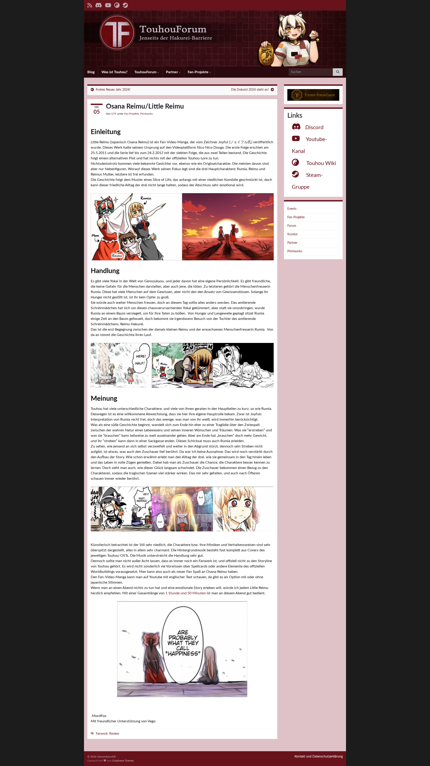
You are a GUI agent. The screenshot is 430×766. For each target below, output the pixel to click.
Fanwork (102, 733)
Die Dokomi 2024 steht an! (250, 89)
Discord (314, 127)
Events (292, 208)
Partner (172, 72)
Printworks (146, 113)
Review (114, 733)
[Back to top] (420, 756)
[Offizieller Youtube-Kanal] (108, 5)
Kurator (292, 234)
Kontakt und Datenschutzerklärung (319, 756)
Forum (291, 225)
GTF (113, 113)
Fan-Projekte (198, 72)
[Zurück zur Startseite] (215, 38)
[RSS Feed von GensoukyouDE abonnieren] (89, 5)
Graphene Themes (123, 760)
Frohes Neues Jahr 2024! (113, 89)
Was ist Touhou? (114, 72)
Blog (91, 72)
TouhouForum (145, 72)
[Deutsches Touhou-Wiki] (117, 5)
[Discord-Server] (98, 5)
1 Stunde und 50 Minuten (186, 593)
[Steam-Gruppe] (125, 5)
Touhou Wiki (321, 163)
